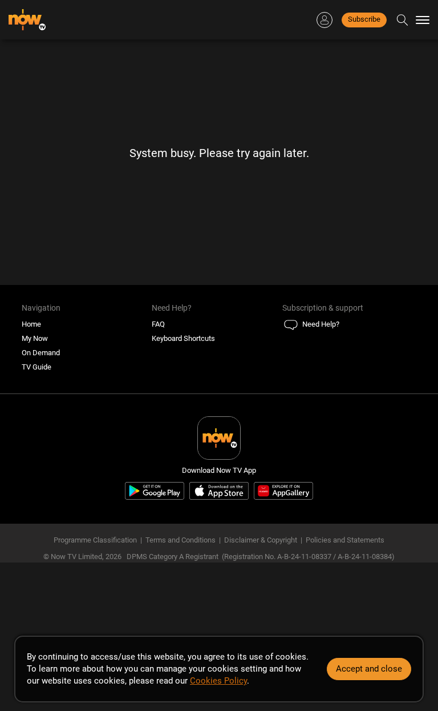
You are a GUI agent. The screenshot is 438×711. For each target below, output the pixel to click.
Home (31, 324)
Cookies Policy (218, 681)
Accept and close (369, 669)
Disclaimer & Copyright (260, 540)
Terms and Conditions (180, 540)
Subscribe (364, 19)
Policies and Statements (345, 540)
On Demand (41, 352)
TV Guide (36, 367)
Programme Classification (95, 540)
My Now (35, 338)
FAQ (158, 324)
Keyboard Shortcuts (183, 338)
